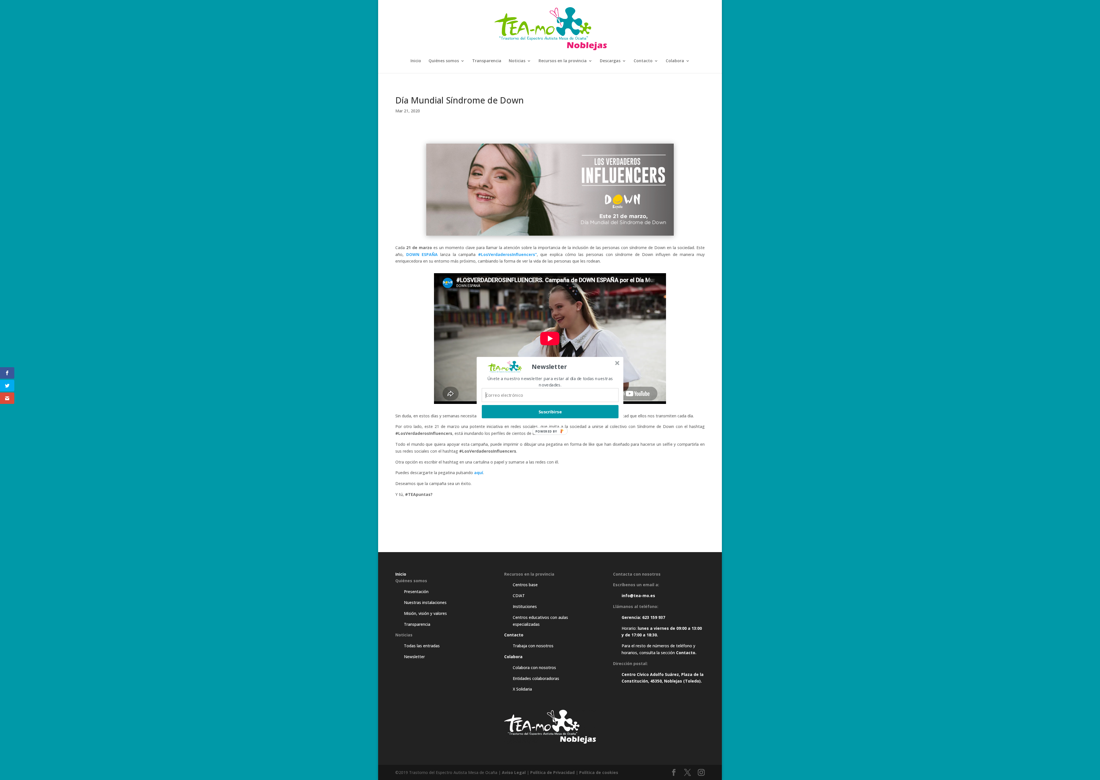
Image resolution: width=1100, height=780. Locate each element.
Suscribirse (550, 411)
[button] (549, 366)
